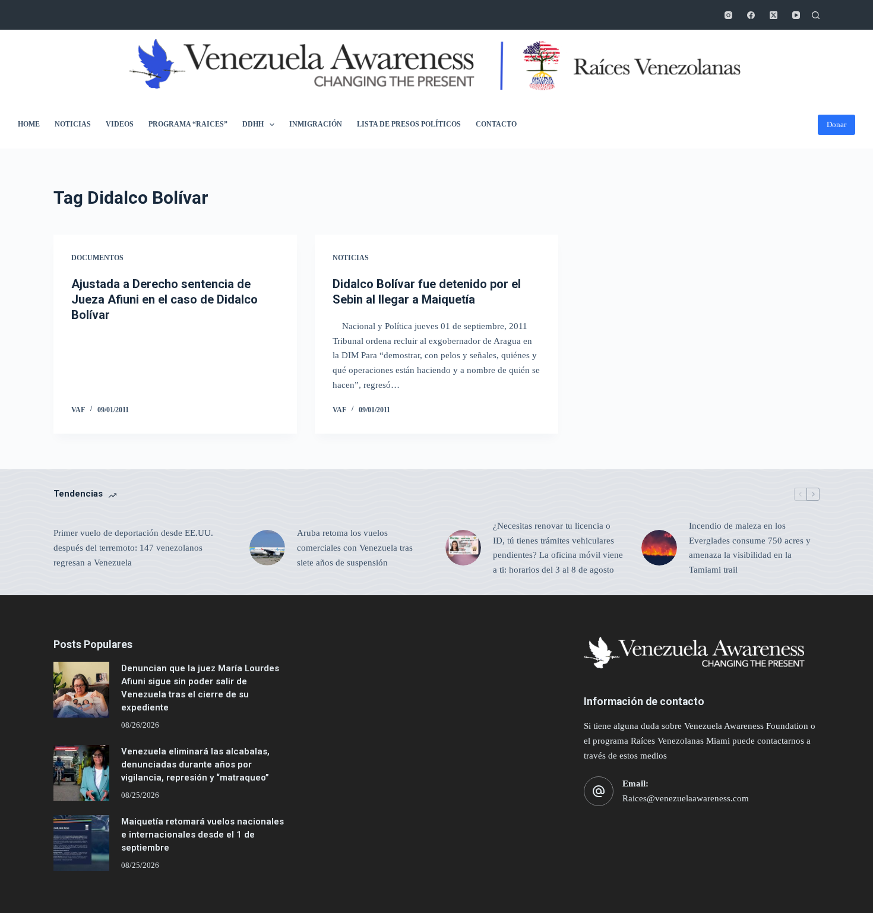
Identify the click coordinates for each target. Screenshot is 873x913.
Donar (836, 124)
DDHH (253, 124)
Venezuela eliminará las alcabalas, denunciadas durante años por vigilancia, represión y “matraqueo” (195, 765)
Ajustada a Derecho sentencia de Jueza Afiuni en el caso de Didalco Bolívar (164, 299)
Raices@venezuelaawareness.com (685, 798)
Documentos (97, 258)
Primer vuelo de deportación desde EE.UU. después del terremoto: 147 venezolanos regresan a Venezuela (133, 547)
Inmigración (315, 124)
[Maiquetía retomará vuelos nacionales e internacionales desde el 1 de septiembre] (81, 843)
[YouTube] (796, 15)
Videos (120, 124)
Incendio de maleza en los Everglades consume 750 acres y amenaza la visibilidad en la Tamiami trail (750, 547)
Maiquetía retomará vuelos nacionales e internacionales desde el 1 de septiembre (202, 835)
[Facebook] (751, 15)
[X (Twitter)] (773, 15)
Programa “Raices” (187, 124)
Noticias (73, 124)
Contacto (496, 124)
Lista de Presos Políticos (409, 124)
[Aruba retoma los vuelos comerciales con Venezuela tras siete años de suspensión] (267, 548)
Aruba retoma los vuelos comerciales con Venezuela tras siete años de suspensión (355, 547)
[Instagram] (728, 15)
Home (29, 124)
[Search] (816, 15)
